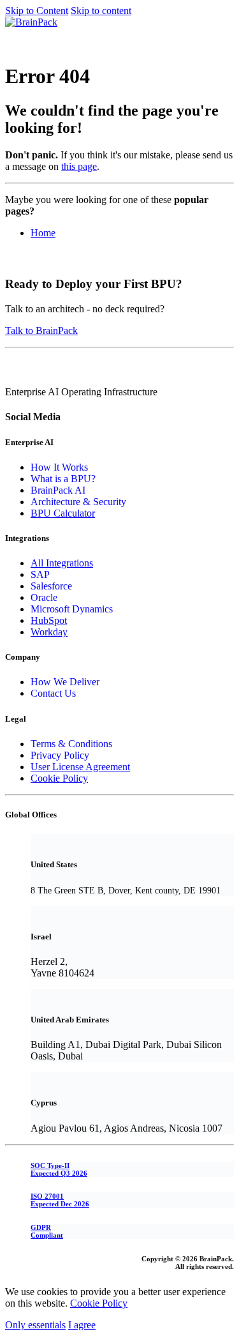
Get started (27, 33)
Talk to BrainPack (41, 330)
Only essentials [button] (35, 1324)
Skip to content (101, 10)
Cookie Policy (98, 1303)
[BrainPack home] (31, 22)
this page (79, 166)
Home (43, 232)
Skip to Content (36, 10)
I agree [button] (82, 1324)
